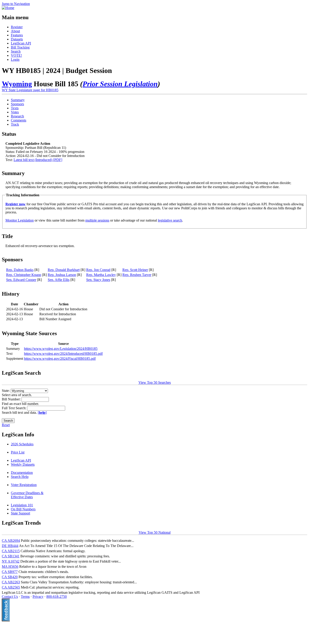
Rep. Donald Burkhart (64, 270)
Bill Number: (11, 399)
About (15, 31)
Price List (17, 452)
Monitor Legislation (19, 220)
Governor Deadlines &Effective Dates (27, 495)
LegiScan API (21, 43)
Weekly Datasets (23, 464)
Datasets (17, 39)
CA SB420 (10, 577)
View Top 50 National (155, 532)
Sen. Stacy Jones (98, 280)
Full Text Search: (14, 408)
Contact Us (10, 596)
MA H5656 (10, 566)
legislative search (170, 220)
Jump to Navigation (16, 4)
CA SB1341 (10, 556)
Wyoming (17, 84)
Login (15, 59)
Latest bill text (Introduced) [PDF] (38, 160)
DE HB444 (10, 546)
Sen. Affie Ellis (58, 280)
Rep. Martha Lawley (101, 275)
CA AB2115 (11, 551)
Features (17, 35)
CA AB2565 (11, 587)
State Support (20, 513)
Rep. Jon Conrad (98, 270)
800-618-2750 (56, 596)
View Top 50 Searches (154, 382)
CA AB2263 (11, 582)
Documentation (22, 472)
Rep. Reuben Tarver (136, 275)
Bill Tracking (20, 47)
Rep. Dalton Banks (19, 270)
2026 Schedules (22, 444)
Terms (25, 596)
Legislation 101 (22, 505)
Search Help (20, 477)
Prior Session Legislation (120, 84)
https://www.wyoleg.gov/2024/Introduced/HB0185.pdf (63, 353)
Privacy (38, 596)
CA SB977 (10, 572)
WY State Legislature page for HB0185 (30, 90)
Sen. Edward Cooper (21, 280)
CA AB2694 (11, 540)
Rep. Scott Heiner (135, 270)
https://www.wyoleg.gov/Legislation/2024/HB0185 (60, 349)
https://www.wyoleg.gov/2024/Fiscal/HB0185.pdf (60, 358)
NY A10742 (10, 561)
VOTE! (16, 55)
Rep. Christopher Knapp (23, 275)
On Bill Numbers (23, 509)
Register (17, 27)
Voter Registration (24, 485)
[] (42, 412)
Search (16, 51)
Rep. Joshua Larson (62, 275)
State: (6, 391)
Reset (6, 425)
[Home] (8, 8)
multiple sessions (97, 220)
